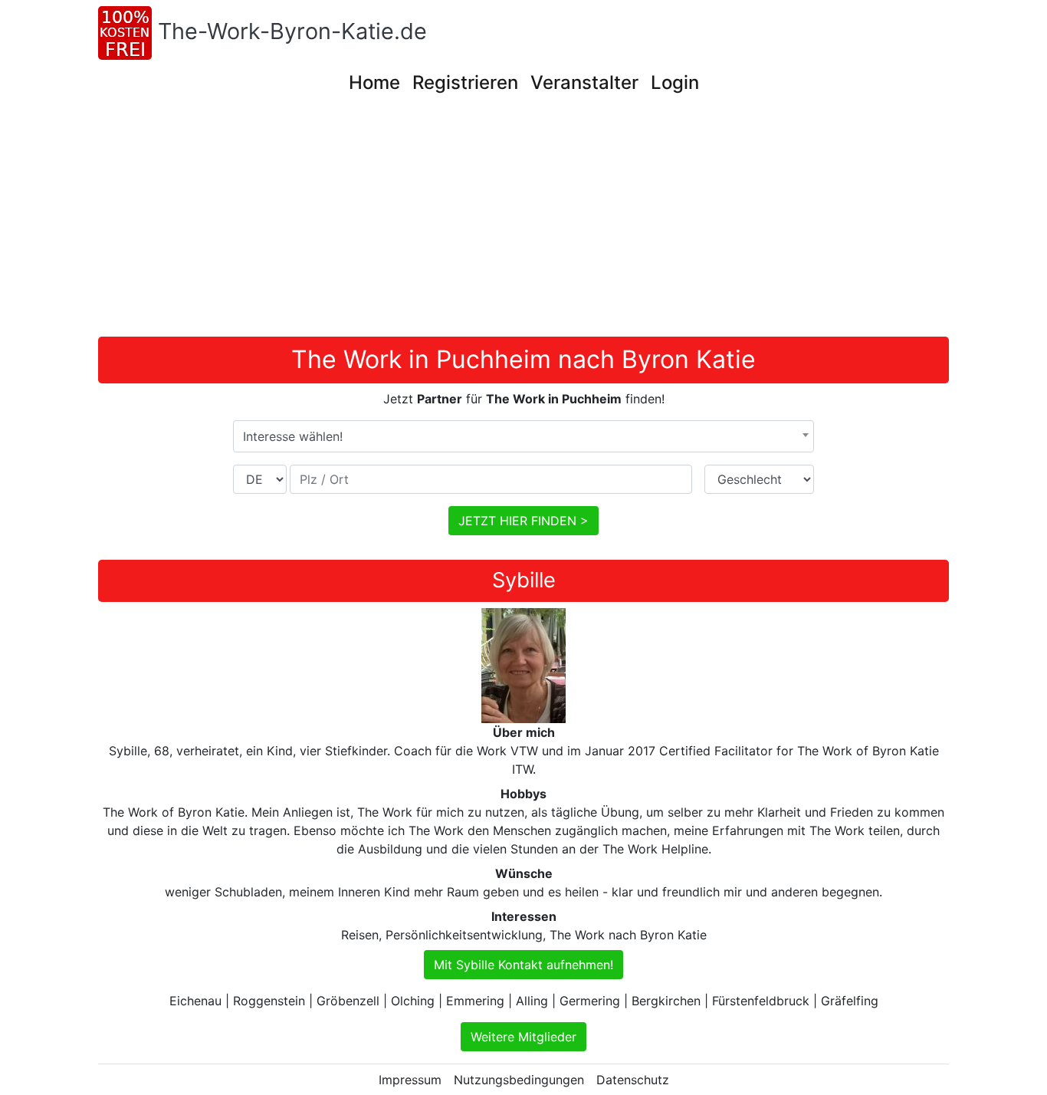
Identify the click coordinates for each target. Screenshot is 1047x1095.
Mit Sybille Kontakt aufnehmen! (523, 964)
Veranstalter (584, 82)
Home (374, 82)
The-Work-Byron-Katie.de (292, 31)
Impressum (410, 1079)
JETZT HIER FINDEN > (523, 520)
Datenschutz (632, 1079)
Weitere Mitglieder (523, 1036)
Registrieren (465, 82)
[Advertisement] (558, 221)
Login (675, 82)
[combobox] (523, 436)
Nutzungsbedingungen (519, 1079)
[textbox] (523, 436)
